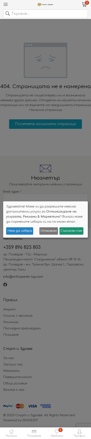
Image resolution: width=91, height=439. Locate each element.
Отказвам (48, 230)
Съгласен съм (71, 230)
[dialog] (45, 219)
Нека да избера (19, 230)
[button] (84, 4)
